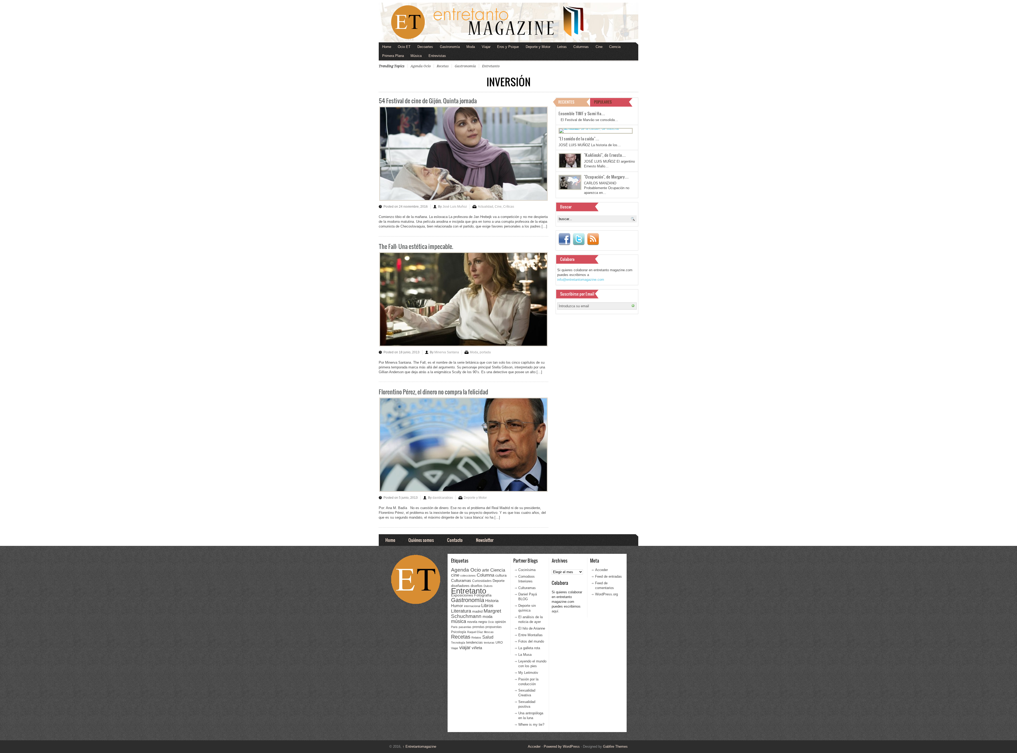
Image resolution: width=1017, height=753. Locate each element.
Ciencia (615, 47)
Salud (487, 637)
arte (485, 570)
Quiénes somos (421, 540)
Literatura (461, 611)
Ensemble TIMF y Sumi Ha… (582, 113)
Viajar (486, 47)
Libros (487, 605)
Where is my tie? (531, 725)
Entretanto (490, 66)
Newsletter (484, 540)
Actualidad (485, 206)
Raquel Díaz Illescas (480, 632)
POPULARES (603, 102)
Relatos (476, 637)
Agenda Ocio (421, 66)
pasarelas (465, 627)
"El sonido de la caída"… (579, 138)
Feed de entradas (608, 576)
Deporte (499, 581)
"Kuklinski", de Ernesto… (605, 155)
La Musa (525, 655)
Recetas (443, 66)
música (458, 621)
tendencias (474, 642)
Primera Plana (393, 56)
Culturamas (461, 580)
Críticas (508, 206)
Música (416, 56)
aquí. (555, 611)
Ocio (491, 621)
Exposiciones (462, 595)
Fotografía (483, 595)
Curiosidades (482, 581)
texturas (489, 642)
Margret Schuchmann (476, 613)
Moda (470, 47)
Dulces (488, 585)
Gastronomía (450, 47)
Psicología (458, 632)
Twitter (578, 239)
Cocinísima (527, 570)
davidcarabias (442, 498)
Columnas (581, 47)
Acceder (601, 570)
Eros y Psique (508, 47)
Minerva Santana (446, 352)
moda (487, 616)
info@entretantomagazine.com (580, 280)
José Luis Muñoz (455, 206)
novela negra (477, 622)
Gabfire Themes (615, 746)
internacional (472, 606)
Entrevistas (437, 56)
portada (485, 352)
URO (499, 642)
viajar (465, 647)
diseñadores (460, 586)
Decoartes (425, 47)
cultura (501, 575)
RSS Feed (593, 239)
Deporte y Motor (538, 47)
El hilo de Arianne (531, 628)
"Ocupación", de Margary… (606, 177)
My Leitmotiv (528, 673)
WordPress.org (606, 594)
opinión (500, 622)
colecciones (468, 575)
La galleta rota (529, 648)
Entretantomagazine (419, 746)
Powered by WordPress (562, 746)
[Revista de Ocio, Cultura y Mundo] (508, 22)
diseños (477, 586)
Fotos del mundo (531, 641)
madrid (477, 611)
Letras (562, 47)
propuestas (493, 627)
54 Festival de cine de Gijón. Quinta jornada (428, 100)
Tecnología (458, 642)
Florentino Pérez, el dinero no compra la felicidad (433, 391)
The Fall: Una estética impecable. (416, 246)
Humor (457, 605)
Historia (491, 600)
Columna (485, 575)
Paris (454, 627)
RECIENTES (566, 102)
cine (455, 575)
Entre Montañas (530, 635)
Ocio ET (404, 47)
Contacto (455, 540)
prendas (478, 627)
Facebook (564, 239)
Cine (599, 47)
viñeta (477, 647)
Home (386, 47)
